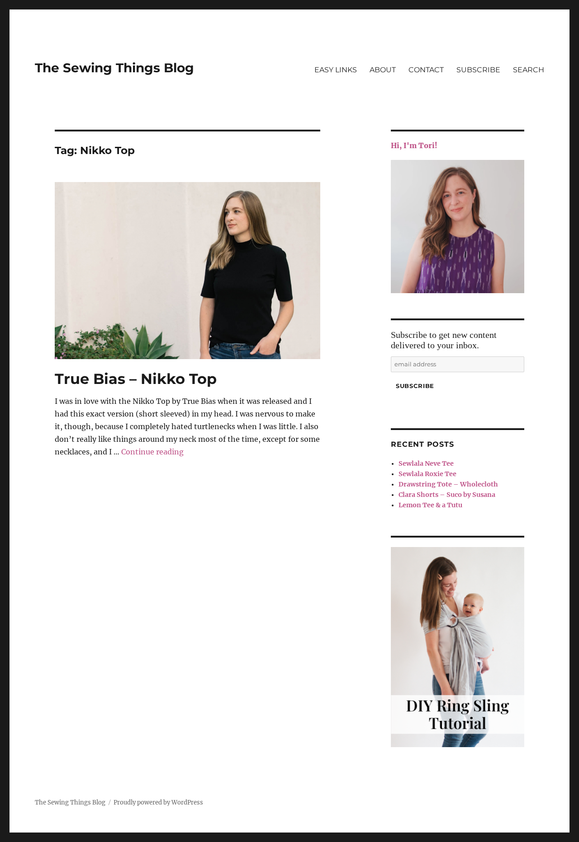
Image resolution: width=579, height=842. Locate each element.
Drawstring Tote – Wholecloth (448, 484)
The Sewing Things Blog (114, 67)
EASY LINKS (335, 69)
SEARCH (528, 69)
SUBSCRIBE (478, 69)
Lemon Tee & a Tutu (430, 505)
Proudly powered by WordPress (158, 802)
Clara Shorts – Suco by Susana (447, 495)
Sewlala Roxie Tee (427, 474)
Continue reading (152, 451)
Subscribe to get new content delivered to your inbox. (444, 340)
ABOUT (383, 69)
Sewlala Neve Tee (426, 463)
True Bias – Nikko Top (136, 379)
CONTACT (426, 69)
